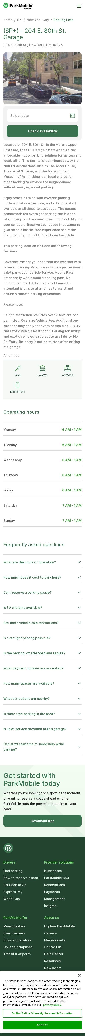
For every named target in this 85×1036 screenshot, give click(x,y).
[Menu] (79, 6)
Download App (42, 821)
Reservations (54, 885)
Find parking (12, 871)
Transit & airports (17, 954)
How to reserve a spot (20, 878)
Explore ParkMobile (59, 926)
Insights (50, 906)
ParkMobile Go (14, 885)
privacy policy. (52, 1004)
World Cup (11, 899)
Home (8, 20)
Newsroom (52, 968)
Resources (52, 961)
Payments (52, 892)
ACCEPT (42, 1025)
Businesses (53, 871)
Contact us (52, 947)
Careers (50, 933)
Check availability (42, 131)
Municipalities (14, 926)
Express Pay (12, 892)
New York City (37, 20)
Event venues (14, 933)
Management (54, 899)
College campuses (17, 947)
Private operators (17, 940)
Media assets (54, 940)
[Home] (18, 6)
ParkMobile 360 (56, 878)
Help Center (53, 954)
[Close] (79, 975)
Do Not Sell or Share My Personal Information (42, 1013)
